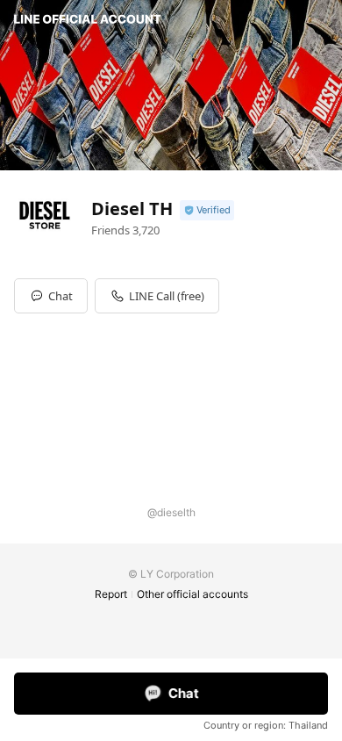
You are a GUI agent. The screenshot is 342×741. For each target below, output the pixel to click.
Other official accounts (192, 594)
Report (111, 594)
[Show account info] (207, 210)
